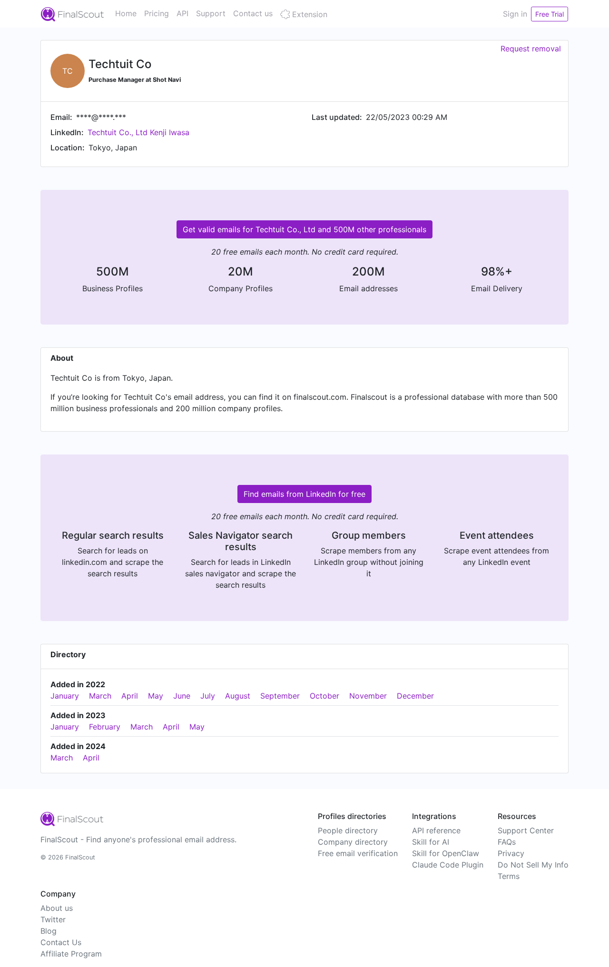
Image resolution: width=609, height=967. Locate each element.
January (64, 696)
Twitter (53, 919)
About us (56, 908)
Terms (509, 876)
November (368, 696)
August (237, 696)
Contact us (253, 13)
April (129, 696)
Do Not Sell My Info (533, 864)
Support (211, 13)
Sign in (515, 14)
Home (126, 13)
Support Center (526, 830)
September (280, 696)
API (182, 13)
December (415, 696)
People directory (348, 830)
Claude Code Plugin (447, 864)
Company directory (353, 842)
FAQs (507, 842)
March (100, 696)
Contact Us (60, 942)
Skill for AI (430, 842)
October (324, 696)
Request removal (531, 48)
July (207, 696)
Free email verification (358, 853)
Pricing (156, 13)
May (155, 696)
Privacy (511, 853)
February (104, 726)
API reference (436, 830)
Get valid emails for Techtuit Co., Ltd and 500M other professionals (304, 229)
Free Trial (549, 14)
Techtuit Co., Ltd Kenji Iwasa (138, 132)
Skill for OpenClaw (445, 853)
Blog (48, 931)
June (181, 696)
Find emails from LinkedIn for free (304, 494)
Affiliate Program (71, 953)
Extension (308, 14)
